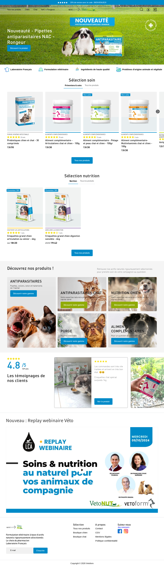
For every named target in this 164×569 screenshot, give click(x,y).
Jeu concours (123, 527)
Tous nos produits (82, 160)
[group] (73, 85)
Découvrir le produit (19, 48)
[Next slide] (158, 111)
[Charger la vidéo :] (82, 470)
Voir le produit (103, 401)
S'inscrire (40, 550)
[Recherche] (141, 9)
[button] (14, 137)
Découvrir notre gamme (23, 293)
